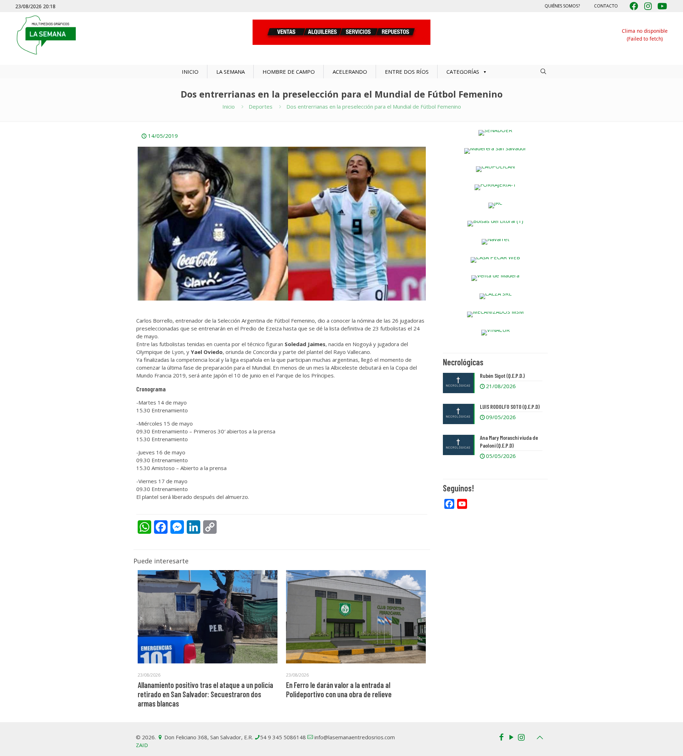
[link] (495, 133)
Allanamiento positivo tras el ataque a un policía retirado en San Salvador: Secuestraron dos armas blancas (205, 694)
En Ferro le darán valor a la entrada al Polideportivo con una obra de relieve (339, 689)
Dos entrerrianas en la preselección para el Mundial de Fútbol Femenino (373, 106)
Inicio (228, 106)
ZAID (142, 745)
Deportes (260, 106)
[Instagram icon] (521, 736)
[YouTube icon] (511, 736)
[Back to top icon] (539, 737)
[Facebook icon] (501, 736)
